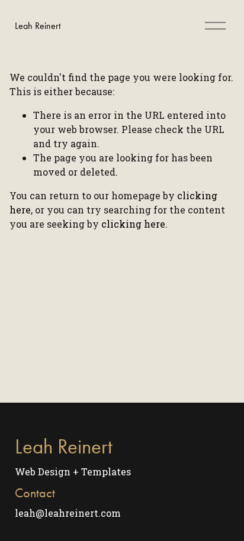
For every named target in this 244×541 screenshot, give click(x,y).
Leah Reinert (37, 25)
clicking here (133, 224)
